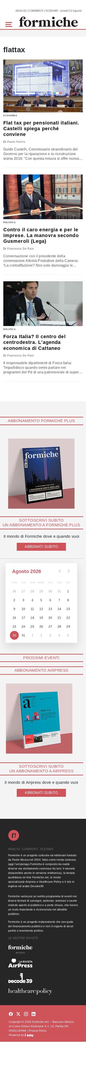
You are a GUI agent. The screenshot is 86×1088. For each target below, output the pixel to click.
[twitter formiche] (18, 1014)
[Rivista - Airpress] (43, 963)
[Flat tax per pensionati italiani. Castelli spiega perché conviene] (43, 85)
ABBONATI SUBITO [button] (41, 547)
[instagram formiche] (26, 1014)
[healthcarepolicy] (43, 991)
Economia (10, 115)
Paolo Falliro (16, 141)
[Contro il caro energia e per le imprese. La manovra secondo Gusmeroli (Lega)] (43, 196)
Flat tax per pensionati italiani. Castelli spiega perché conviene (41, 128)
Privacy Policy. (38, 1030)
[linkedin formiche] (33, 1014)
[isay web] (29, 1035)
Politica (9, 222)
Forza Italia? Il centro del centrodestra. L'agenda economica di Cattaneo (34, 342)
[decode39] (43, 978)
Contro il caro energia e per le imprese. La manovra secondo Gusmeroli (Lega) (41, 235)
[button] (9, 24)
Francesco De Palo (20, 248)
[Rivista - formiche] (43, 949)
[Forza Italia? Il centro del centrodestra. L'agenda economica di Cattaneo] (43, 303)
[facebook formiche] (11, 1014)
